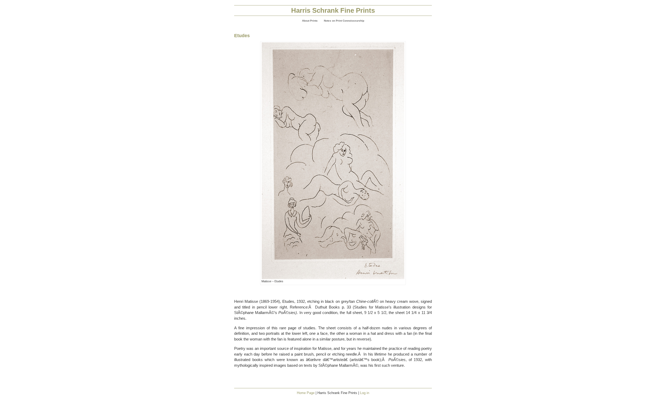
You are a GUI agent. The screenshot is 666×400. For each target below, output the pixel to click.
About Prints (310, 20)
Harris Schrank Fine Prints (333, 10)
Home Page (306, 393)
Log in (364, 393)
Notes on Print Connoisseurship (344, 20)
